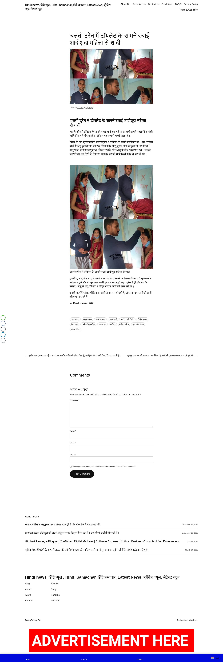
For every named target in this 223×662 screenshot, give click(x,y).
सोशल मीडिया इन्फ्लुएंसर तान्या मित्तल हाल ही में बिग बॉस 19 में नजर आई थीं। (63, 524)
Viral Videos (100, 319)
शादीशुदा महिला (124, 324)
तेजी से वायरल (142, 319)
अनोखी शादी (113, 319)
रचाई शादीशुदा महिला (88, 324)
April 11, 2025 (192, 541)
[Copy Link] (3, 340)
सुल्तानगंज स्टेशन (138, 324)
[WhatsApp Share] (3, 317)
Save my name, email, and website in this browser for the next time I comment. (104, 466)
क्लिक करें (209, 4)
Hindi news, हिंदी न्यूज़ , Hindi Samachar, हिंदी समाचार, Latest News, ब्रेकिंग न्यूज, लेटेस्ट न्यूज (102, 577)
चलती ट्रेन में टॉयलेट (127, 319)
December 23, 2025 (190, 524)
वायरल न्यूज (102, 324)
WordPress (193, 620)
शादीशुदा (112, 324)
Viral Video (87, 319)
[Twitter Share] (3, 329)
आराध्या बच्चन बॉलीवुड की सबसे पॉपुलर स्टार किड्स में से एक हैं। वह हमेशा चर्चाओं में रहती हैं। (72, 533)
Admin (80, 108)
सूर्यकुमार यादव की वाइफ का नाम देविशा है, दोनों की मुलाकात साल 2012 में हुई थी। (160, 355)
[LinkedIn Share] (3, 334)
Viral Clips (75, 319)
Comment (74, 400)
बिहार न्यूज (74, 324)
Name (73, 431)
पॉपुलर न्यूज (89, 108)
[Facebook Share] (3, 323)
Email (72, 443)
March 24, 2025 (191, 550)
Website (73, 455)
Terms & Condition (188, 10)
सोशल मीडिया (75, 329)
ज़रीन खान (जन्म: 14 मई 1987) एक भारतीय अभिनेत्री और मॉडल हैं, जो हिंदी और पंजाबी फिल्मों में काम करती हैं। (75, 355)
